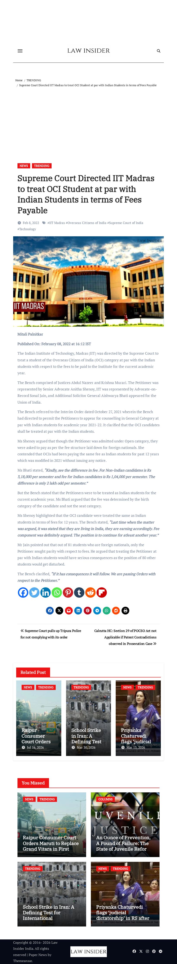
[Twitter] (34, 592)
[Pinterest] (68, 592)
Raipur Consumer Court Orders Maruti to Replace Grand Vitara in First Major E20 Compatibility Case (51, 848)
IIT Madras (57, 223)
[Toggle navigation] (20, 51)
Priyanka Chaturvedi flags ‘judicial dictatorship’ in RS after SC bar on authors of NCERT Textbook (122, 918)
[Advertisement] (89, 120)
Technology (27, 229)
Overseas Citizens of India (87, 223)
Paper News (38, 954)
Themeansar (22, 960)
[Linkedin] (45, 592)
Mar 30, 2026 (86, 747)
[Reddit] (90, 592)
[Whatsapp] (57, 592)
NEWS (24, 166)
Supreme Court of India (126, 223)
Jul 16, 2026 (35, 747)
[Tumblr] (79, 592)
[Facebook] (23, 592)
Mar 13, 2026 (135, 747)
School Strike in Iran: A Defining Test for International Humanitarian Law (48, 915)
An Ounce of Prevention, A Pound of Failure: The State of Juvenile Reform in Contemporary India (123, 845)
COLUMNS (105, 799)
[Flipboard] (101, 592)
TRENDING (41, 166)
